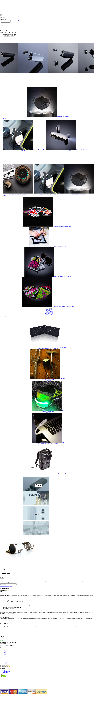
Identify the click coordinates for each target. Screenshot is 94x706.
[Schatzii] (35, 9)
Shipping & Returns (6, 661)
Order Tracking (5, 662)
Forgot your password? (15, 21)
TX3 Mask (4, 650)
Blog (3, 536)
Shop (3, 40)
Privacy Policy (5, 672)
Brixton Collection (49, 310)
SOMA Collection (49, 309)
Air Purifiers (5, 651)
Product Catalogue (6, 655)
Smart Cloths (5, 195)
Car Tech (4, 118)
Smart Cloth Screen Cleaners (8, 654)
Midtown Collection (49, 311)
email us (8, 665)
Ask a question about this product (6, 586)
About (4, 670)
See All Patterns (49, 314)
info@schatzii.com (13, 695)
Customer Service (6, 659)
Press (3, 474)
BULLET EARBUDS (6, 41)
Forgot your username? (15, 20)
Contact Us (4, 663)
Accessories (5, 316)
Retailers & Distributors (7, 660)
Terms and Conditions (6, 671)
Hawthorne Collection (49, 313)
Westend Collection (49, 312)
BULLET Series (5, 649)
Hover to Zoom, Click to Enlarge (6, 565)
